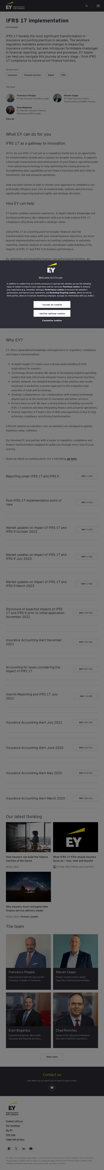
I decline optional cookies (52, 313)
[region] (52, 294)
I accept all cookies (52, 304)
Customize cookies (52, 320)
